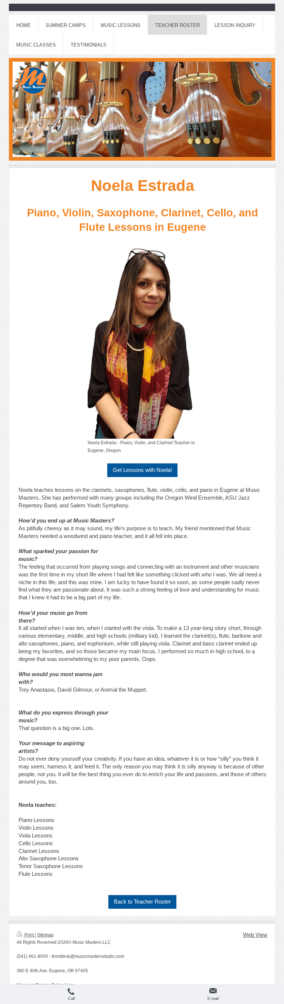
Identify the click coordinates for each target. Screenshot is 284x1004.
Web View (255, 935)
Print (29, 935)
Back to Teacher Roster (142, 901)
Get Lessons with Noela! (142, 470)
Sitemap (45, 935)
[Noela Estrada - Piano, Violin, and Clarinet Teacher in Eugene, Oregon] (142, 341)
